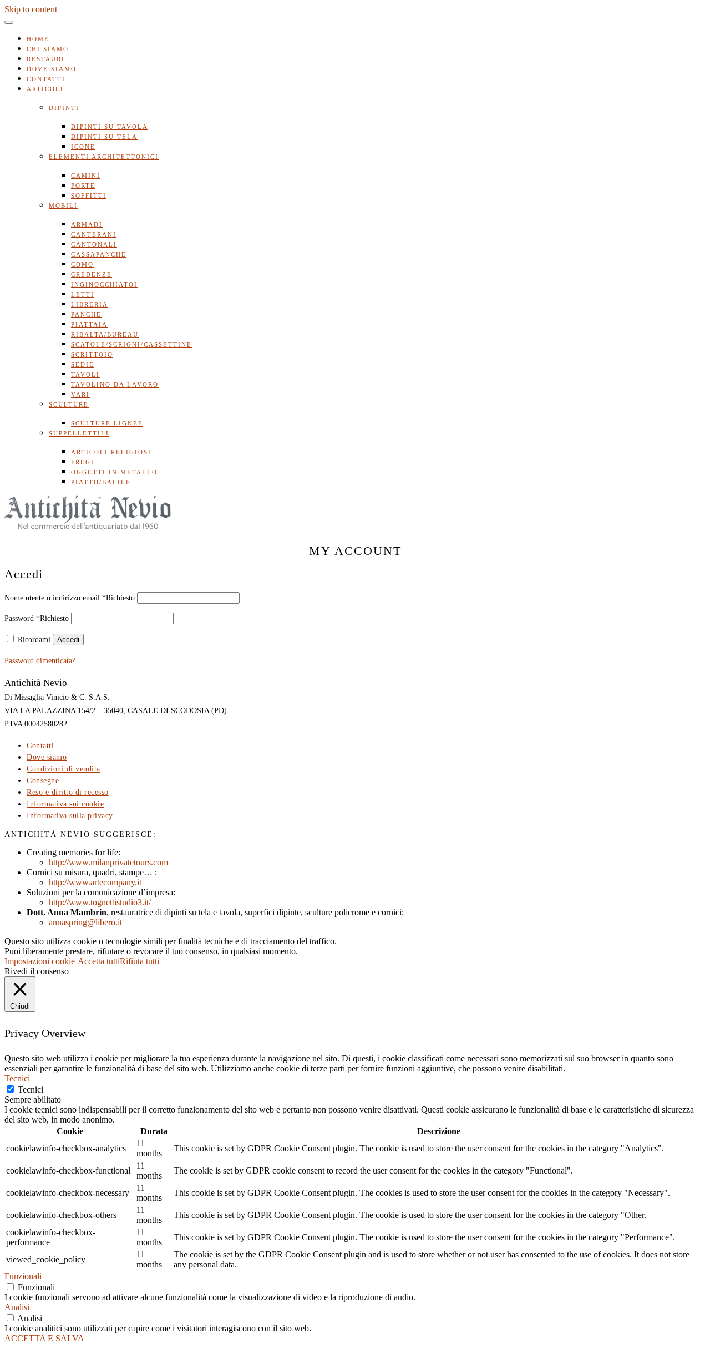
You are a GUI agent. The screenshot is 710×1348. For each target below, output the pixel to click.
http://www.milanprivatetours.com (108, 862)
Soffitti (88, 195)
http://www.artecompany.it (95, 882)
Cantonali (94, 244)
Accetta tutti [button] (99, 961)
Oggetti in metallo (114, 472)
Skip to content (30, 9)
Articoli (45, 89)
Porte (83, 185)
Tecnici (30, 1089)
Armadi (87, 224)
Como (82, 264)
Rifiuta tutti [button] (139, 961)
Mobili (63, 205)
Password (36, 618)
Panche (86, 314)
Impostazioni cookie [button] (39, 961)
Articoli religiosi (111, 452)
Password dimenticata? (39, 661)
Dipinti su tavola (109, 126)
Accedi (68, 639)
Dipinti (64, 107)
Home (38, 39)
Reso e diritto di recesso (68, 792)
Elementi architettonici (104, 156)
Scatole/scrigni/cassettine (131, 344)
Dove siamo (52, 69)
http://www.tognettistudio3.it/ (100, 902)
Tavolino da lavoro (115, 384)
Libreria (89, 304)
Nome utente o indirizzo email (69, 598)
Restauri (46, 59)
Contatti (46, 79)
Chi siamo (48, 49)
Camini (85, 175)
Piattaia (89, 324)
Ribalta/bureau (105, 334)
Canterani (93, 234)
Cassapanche (98, 254)
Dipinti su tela (104, 136)
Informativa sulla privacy (70, 815)
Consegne (43, 780)
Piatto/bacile (101, 482)
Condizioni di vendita (63, 769)
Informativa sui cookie (65, 804)
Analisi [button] (16, 1307)
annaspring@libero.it (85, 922)
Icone (83, 146)
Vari (80, 394)
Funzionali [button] (23, 1276)
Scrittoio (92, 354)
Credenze (91, 274)
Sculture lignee (107, 423)
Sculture (69, 404)
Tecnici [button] (17, 1078)
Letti (82, 294)
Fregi (82, 462)
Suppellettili (79, 433)
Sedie (82, 364)
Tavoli (85, 374)
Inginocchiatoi (104, 284)
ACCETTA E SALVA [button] (44, 1338)
